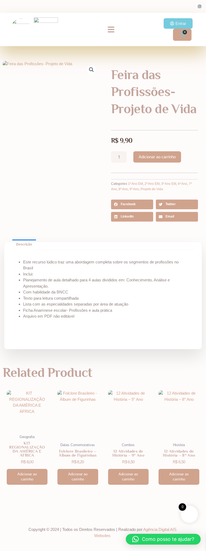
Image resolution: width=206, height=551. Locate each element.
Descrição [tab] (24, 244)
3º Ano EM (168, 183)
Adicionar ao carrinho (157, 157)
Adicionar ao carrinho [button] (27, 477)
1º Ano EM (135, 183)
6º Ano (182, 183)
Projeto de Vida (152, 189)
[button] (111, 29)
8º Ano (123, 189)
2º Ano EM (152, 183)
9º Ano (134, 189)
